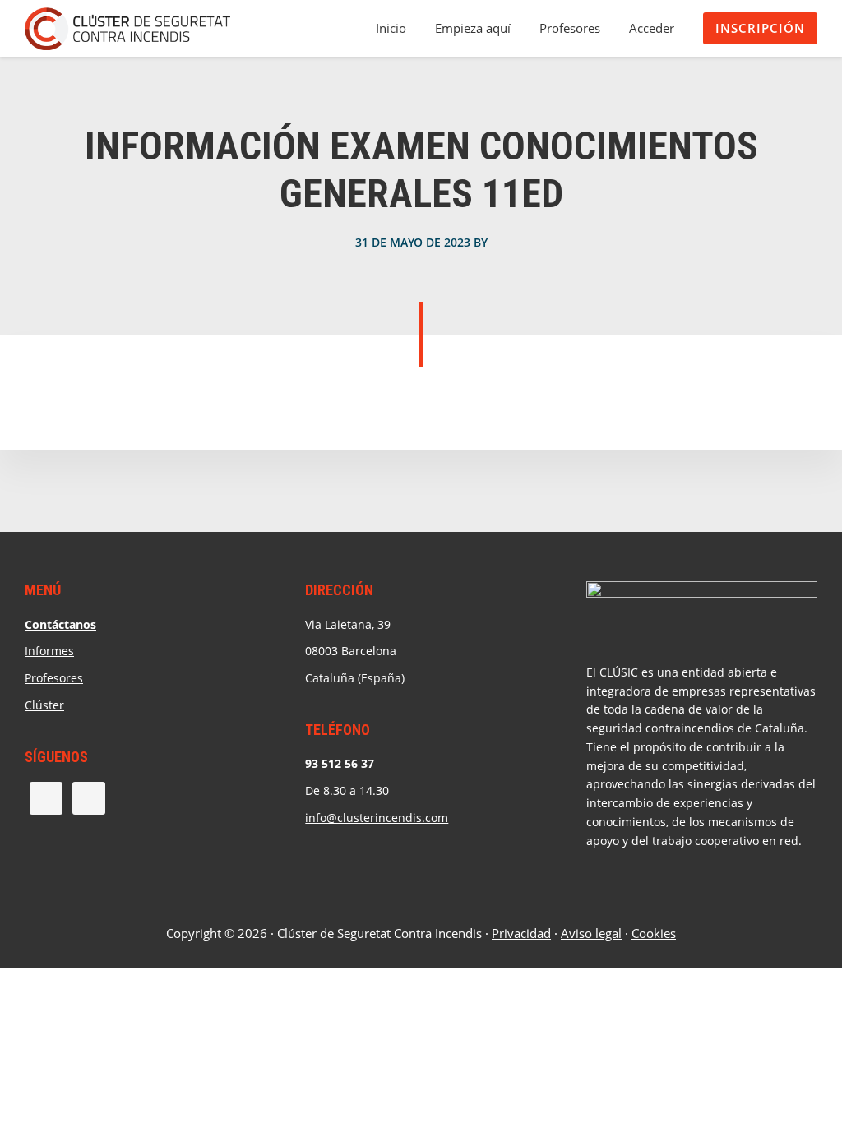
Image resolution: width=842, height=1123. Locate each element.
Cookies (654, 933)
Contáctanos (60, 624)
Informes (49, 651)
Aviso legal (591, 933)
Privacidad (521, 933)
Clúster (44, 705)
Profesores (54, 678)
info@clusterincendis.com (376, 817)
